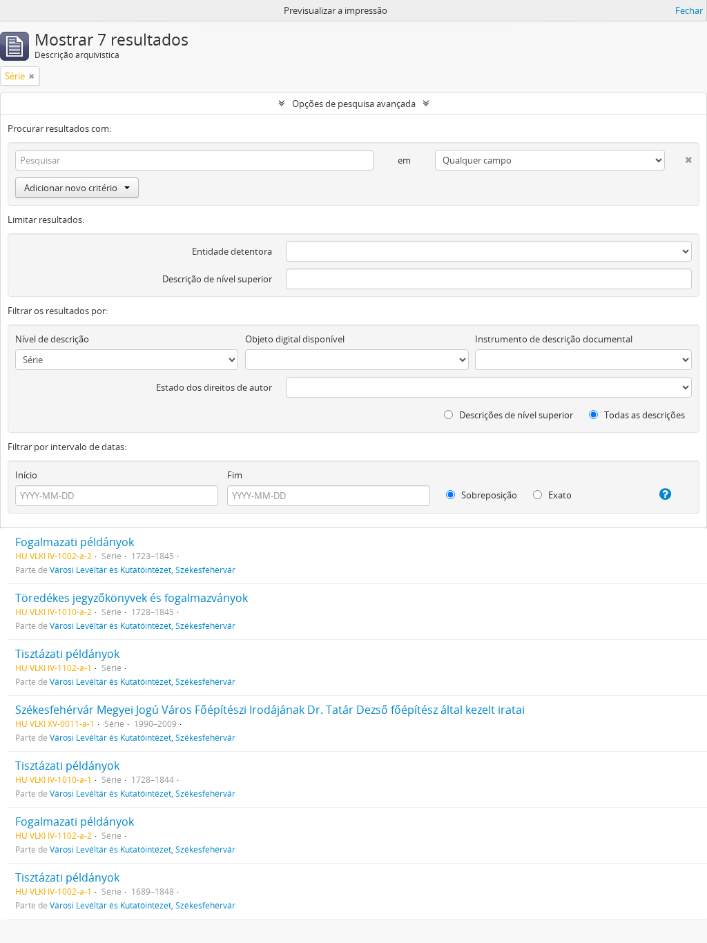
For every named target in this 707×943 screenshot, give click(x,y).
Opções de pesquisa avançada (354, 103)
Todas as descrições (643, 415)
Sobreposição (488, 495)
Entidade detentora (232, 251)
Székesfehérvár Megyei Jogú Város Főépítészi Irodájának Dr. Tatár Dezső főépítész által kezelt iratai (270, 709)
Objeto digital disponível (295, 339)
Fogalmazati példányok (74, 542)
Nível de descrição (52, 339)
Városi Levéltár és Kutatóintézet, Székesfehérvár (142, 569)
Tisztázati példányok (67, 653)
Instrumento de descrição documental (553, 339)
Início (26, 475)
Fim (234, 475)
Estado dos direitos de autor (214, 387)
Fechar (689, 10)
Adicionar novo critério (70, 188)
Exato (559, 495)
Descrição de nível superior (217, 279)
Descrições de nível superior (515, 415)
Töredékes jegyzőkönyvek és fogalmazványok (131, 597)
